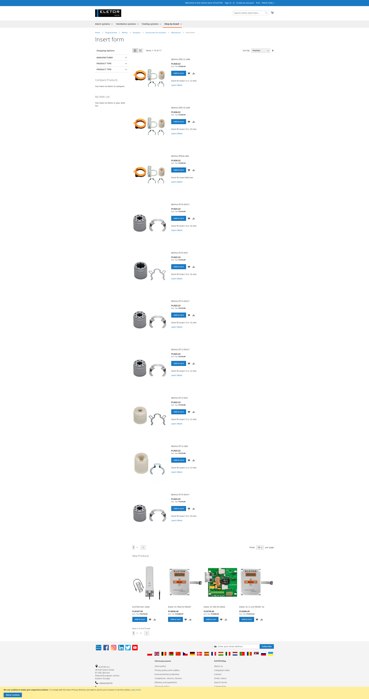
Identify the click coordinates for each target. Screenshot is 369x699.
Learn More (176, 85)
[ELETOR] (108, 13)
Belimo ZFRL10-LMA (180, 107)
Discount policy (162, 686)
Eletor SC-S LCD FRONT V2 (251, 606)
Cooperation (220, 686)
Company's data (222, 670)
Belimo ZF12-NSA (179, 397)
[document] (185, 692)
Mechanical (176, 32)
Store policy (160, 666)
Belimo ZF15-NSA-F (180, 301)
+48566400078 (105, 683)
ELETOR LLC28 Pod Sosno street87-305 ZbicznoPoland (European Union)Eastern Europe (107, 673)
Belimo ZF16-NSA (179, 252)
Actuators (137, 32)
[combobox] (251, 13)
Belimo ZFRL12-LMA (180, 59)
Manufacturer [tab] (105, 57)
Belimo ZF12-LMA (179, 446)
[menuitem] (103, 23)
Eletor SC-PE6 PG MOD (214, 606)
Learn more (136, 689)
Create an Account (245, 2)
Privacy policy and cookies (167, 670)
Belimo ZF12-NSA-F (180, 349)
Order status (220, 678)
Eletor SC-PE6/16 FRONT (179, 606)
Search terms (220, 682)
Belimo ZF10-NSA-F (180, 494)
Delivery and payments (166, 682)
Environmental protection (167, 674)
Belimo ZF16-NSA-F (180, 204)
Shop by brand (111, 32)
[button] (265, 3)
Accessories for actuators (156, 32)
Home (97, 32)
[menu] (184, 24)
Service (178, 678)
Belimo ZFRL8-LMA (180, 156)
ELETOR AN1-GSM (140, 606)
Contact (218, 674)
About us (218, 666)
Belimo (125, 32)
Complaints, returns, (164, 678)
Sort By (246, 50)
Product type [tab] (104, 63)
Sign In (228, 2)
